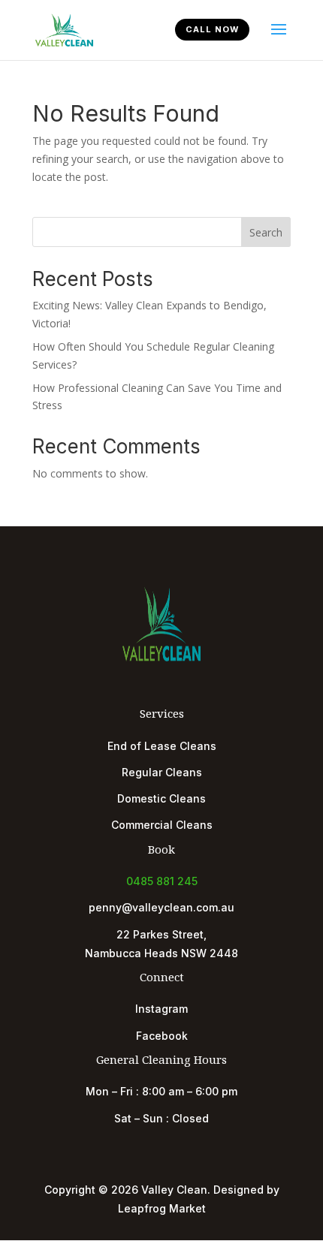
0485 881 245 (162, 881)
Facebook (162, 1035)
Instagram (161, 1008)
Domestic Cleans (161, 798)
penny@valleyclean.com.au (161, 907)
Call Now (212, 29)
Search (265, 232)
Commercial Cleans (162, 824)
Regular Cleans (162, 772)
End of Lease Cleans (161, 745)
